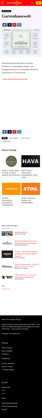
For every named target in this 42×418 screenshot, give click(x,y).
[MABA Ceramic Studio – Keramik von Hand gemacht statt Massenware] (11, 157)
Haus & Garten (6, 11)
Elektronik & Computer (21, 268)
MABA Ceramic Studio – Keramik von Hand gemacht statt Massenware (11, 173)
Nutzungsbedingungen (10, 403)
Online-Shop (6, 141)
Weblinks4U (6, 387)
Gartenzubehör (13, 138)
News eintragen (7, 351)
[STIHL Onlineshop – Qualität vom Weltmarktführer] (30, 184)
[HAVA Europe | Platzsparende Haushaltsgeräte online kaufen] (30, 157)
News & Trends (7, 366)
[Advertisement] (21, 107)
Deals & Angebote (8, 363)
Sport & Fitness (19, 279)
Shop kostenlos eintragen (20, 329)
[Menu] (2, 3)
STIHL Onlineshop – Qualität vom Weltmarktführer (28, 200)
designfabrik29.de (21, 232)
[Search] (32, 3)
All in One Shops (20, 258)
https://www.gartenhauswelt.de (15, 79)
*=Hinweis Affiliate (8, 370)
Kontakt (4, 409)
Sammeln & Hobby (20, 234)
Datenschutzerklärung (9, 406)
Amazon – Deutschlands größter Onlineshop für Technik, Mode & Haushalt (26, 254)
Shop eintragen (38, 3)
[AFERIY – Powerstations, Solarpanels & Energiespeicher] (11, 184)
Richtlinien (5, 354)
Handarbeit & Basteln (21, 245)
